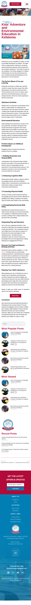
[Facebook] (8, 572)
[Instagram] (13, 572)
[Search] (23, 324)
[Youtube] (17, 572)
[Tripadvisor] (22, 572)
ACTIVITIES (15, 505)
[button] (26, 4)
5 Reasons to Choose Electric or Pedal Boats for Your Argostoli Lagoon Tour (19, 342)
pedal (23, 250)
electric (4, 252)
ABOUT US (15, 496)
